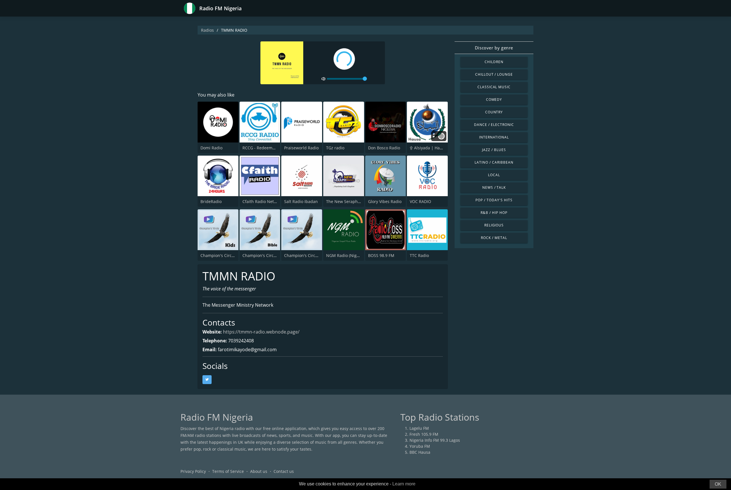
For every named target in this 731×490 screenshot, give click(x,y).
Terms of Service (228, 471)
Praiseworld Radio (301, 147)
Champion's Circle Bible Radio (271, 255)
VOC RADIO (420, 201)
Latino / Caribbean (494, 162)
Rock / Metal (494, 237)
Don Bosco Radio (384, 147)
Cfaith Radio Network (262, 201)
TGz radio (335, 147)
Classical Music (494, 87)
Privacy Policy (193, 471)
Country (494, 112)
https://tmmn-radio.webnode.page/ (261, 332)
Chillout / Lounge (494, 74)
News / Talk (494, 187)
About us (258, 471)
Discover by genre (494, 48)
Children (494, 61)
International (494, 137)
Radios (207, 30)
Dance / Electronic (494, 124)
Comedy (494, 99)
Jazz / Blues (494, 149)
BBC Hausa (419, 452)
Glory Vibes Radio (384, 201)
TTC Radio (419, 255)
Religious (494, 225)
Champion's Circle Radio (307, 255)
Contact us (284, 471)
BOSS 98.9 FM (381, 255)
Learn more (403, 483)
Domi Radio (211, 147)
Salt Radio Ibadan (301, 201)
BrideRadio (211, 201)
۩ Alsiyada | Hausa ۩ (430, 147)
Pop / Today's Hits (493, 200)
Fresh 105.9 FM (423, 434)
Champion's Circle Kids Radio (228, 255)
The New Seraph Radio (348, 201)
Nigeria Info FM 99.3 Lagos (434, 440)
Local (494, 174)
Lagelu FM (419, 428)
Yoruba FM (419, 446)
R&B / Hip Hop (494, 212)
